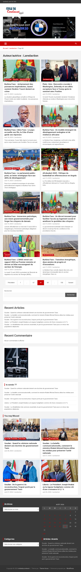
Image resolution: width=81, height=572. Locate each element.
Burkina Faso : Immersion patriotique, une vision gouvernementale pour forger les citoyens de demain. (20, 218)
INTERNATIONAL (48, 79)
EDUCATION (8, 211)
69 (48, 282)
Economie (46, 125)
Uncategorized (25, 79)
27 (60, 526)
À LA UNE (7, 438)
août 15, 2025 (8, 180)
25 (49, 526)
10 (44, 519)
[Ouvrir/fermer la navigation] (5, 43)
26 (55, 526)
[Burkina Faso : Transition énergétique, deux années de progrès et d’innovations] (59, 246)
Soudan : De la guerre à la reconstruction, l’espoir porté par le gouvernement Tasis (31, 320)
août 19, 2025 (8, 94)
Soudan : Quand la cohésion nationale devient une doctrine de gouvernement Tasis (31, 313)
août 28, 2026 (8, 451)
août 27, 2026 (47, 455)
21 (65, 523)
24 (44, 526)
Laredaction (18, 94)
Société (15, 79)
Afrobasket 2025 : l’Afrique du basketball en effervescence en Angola (59, 174)
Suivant (70, 282)
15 (70, 519)
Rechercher (8, 291)
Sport (45, 168)
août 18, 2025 (47, 94)
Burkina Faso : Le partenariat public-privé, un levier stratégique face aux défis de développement (20, 175)
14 (65, 519)
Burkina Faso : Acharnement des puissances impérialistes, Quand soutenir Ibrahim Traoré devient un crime (19, 88)
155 (62, 282)
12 (55, 519)
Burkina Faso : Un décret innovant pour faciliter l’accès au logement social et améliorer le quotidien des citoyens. (59, 218)
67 (33, 282)
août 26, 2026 (47, 492)
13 (60, 519)
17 (44, 523)
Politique (8, 79)
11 (49, 519)
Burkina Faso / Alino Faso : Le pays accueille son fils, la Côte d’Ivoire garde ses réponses (19, 132)
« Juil (43, 534)
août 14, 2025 (47, 178)
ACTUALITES (54, 438)
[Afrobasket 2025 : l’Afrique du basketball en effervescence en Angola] (59, 159)
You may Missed (11, 416)
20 (60, 523)
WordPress (70, 568)
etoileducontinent (24, 568)
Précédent (11, 282)
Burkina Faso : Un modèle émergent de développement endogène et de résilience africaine (59, 132)
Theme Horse (44, 568)
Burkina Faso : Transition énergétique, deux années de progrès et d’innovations (59, 262)
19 (55, 523)
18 (49, 523)
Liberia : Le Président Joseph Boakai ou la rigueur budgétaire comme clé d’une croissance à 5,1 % (36, 322)
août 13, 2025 (8, 269)
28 (65, 526)
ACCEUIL (14, 438)
